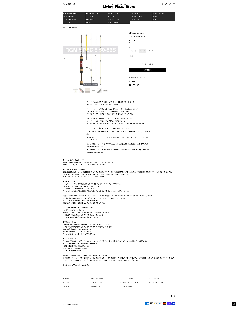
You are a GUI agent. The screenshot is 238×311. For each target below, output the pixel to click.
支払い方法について (126, 279)
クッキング (111, 16)
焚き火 (155, 16)
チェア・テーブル (158, 13)
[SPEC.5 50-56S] (75, 90)
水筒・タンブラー (113, 19)
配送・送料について (155, 279)
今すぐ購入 (147, 70)
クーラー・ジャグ (136, 16)
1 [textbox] (130, 58)
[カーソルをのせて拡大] (90, 59)
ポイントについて (97, 279)
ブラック (133, 51)
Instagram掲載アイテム (70, 13)
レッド (142, 51)
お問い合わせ (67, 286)
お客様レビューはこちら (137, 77)
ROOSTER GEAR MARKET (138, 36)
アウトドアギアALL (92, 13)
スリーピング (135, 13)
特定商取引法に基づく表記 (129, 282)
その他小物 (66, 22)
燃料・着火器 (90, 19)
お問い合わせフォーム (107, 191)
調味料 (155, 19)
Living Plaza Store (72, 304)
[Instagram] (173, 296)
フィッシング (90, 16)
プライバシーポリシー (155, 282)
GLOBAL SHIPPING (126, 286)
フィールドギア (135, 19)
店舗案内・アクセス (98, 286)
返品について (67, 282)
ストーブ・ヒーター (69, 19)
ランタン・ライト (68, 16)
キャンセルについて (98, 282)
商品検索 (66, 279)
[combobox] (147, 57)
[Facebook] (170, 296)
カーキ (150, 51)
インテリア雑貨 (113, 22)
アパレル (88, 22)
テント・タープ (113, 13)
